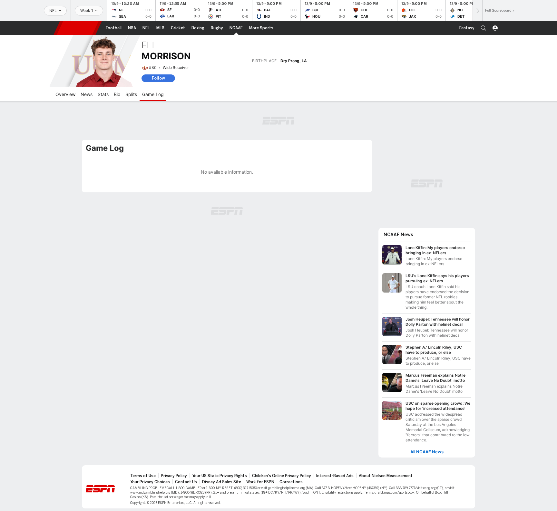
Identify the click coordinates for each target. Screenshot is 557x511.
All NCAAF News (427, 451)
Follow (158, 78)
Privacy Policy (174, 476)
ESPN (77, 28)
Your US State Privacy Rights (219, 476)
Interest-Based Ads (335, 476)
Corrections (291, 482)
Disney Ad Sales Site (221, 482)
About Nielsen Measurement (386, 476)
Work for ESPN (260, 482)
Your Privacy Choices (150, 482)
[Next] (477, 10)
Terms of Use (143, 476)
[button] (483, 28)
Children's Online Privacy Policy (281, 476)
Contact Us (186, 482)
